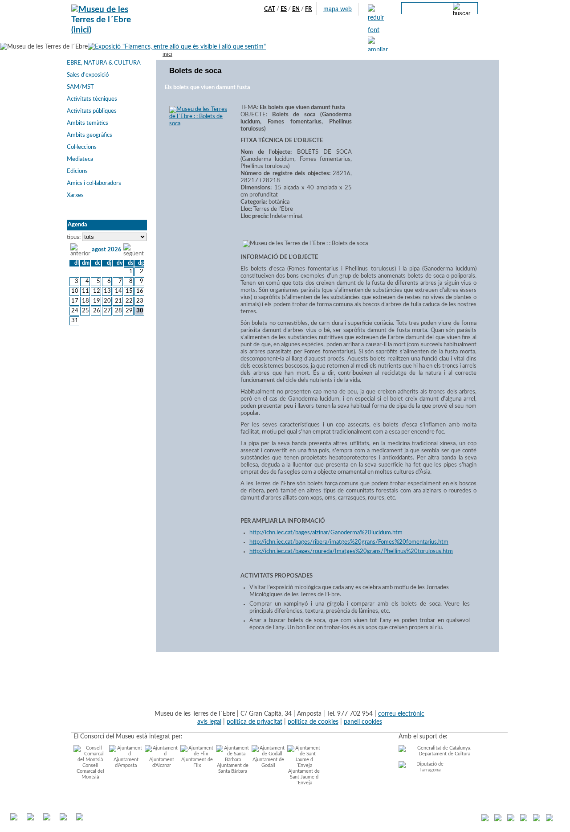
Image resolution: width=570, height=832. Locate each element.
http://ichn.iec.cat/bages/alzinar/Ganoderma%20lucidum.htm (326, 533)
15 (129, 291)
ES (284, 9)
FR (308, 9)
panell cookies (363, 721)
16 (139, 291)
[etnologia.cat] (511, 819)
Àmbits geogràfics (89, 135)
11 (85, 291)
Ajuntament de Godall (268, 762)
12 (96, 291)
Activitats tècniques (92, 99)
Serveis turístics (257, 36)
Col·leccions (82, 147)
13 (107, 291)
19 (96, 301)
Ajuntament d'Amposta (126, 762)
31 (74, 321)
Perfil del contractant (449, 36)
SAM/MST (80, 87)
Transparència (396, 36)
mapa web (337, 9)
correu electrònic (401, 713)
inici (167, 54)
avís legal (209, 721)
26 (96, 311)
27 (107, 311)
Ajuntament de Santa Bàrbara (232, 768)
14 (118, 291)
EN (296, 9)
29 (129, 311)
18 (85, 301)
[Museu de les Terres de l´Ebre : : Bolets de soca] (194, 124)
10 (74, 291)
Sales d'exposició (88, 75)
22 (129, 301)
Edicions (77, 171)
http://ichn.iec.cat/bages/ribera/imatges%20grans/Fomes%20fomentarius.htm (348, 542)
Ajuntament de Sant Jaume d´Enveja (304, 777)
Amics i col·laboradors (94, 183)
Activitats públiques (92, 111)
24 (74, 311)
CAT (269, 9)
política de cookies (313, 721)
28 (118, 311)
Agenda (218, 36)
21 (118, 301)
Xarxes (75, 195)
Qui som (190, 36)
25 (85, 311)
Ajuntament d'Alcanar (161, 762)
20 (107, 301)
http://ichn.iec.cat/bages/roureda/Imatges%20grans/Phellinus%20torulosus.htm (351, 551)
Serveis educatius (309, 36)
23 (139, 301)
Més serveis (354, 36)
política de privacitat (254, 721)
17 (74, 301)
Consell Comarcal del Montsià (90, 771)
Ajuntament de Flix (197, 762)
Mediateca (80, 159)
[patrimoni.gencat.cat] (536, 819)
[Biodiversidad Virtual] (549, 819)
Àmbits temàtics (87, 123)
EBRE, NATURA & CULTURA (104, 63)
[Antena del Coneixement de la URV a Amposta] (523, 819)
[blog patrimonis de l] (485, 819)
